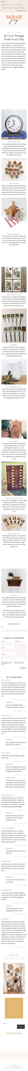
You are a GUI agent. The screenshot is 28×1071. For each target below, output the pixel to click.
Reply (25, 699)
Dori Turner (4, 890)
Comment (17, 641)
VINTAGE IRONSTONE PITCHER (14, 387)
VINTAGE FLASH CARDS (14, 533)
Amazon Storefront (7, 7)
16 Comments (13, 630)
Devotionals (19, 4)
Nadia (2, 918)
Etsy (2, 56)
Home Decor (4, 4)
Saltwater (8, 777)
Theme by (12, 1068)
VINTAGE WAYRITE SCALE (14, 234)
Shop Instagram (19, 7)
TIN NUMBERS (14, 345)
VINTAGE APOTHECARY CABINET (14, 498)
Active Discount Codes (14, 1066)
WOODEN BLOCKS (14, 183)
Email (3, 647)
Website (3, 654)
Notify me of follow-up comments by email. (7, 663)
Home (13, 1064)
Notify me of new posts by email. (19, 663)
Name (3, 641)
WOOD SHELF (14, 595)
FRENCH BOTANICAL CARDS (14, 294)
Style (12, 4)
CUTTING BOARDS (14, 441)
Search (5, 1023)
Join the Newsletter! (14, 1065)
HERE (19, 155)
